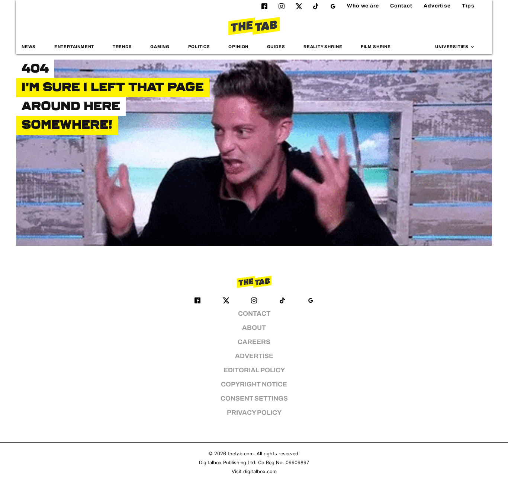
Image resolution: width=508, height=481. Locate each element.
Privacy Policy (254, 412)
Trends (122, 46)
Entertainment (74, 46)
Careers (254, 341)
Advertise (437, 6)
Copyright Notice (254, 384)
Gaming (160, 46)
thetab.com (241, 453)
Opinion (238, 46)
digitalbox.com (260, 471)
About (254, 327)
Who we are (363, 6)
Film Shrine (376, 46)
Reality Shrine (322, 46)
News (29, 46)
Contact (401, 6)
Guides (276, 46)
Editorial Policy (254, 370)
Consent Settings (254, 398)
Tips (468, 6)
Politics (199, 46)
